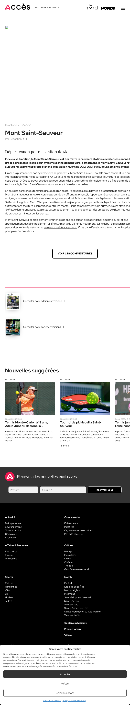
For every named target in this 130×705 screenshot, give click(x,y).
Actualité (10, 379)
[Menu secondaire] (123, 8)
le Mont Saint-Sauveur (45, 159)
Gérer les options (65, 693)
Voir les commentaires (75, 253)
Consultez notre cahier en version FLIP (44, 327)
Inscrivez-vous (104, 489)
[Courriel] (25, 139)
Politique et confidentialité (74, 700)
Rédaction (16, 139)
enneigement (65, 163)
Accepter (65, 674)
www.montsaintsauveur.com (60, 227)
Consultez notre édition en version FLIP (44, 301)
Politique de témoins (52, 700)
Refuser (65, 683)
